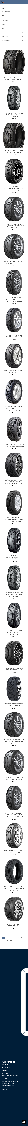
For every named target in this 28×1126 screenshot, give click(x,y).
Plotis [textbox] (3, 24)
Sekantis (12, 940)
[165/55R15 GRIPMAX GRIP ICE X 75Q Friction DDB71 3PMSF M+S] (14, 62)
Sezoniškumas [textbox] (6, 36)
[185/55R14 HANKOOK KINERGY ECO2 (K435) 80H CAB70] (14, 762)
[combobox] (7, 11)
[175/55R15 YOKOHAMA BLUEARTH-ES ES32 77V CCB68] (14, 540)
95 (21, 937)
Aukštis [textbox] (4, 28)
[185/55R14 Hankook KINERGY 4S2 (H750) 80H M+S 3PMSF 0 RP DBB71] (14, 724)
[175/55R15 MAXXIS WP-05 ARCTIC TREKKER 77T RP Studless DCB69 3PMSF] (14, 391)
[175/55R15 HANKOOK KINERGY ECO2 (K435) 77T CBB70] (14, 246)
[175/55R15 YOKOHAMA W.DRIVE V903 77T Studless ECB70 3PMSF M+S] (14, 615)
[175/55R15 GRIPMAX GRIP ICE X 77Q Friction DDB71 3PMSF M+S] (14, 135)
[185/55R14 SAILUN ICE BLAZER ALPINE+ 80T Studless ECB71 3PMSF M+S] (14, 871)
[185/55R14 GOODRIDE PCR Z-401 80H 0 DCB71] (14, 688)
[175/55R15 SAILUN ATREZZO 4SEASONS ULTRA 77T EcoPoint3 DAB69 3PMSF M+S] (14, 465)
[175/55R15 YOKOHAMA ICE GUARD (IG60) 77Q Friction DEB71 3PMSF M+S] (14, 577)
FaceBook (4, 1089)
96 (7, 940)
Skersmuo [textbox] (4, 32)
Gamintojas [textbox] (5, 20)
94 (18, 937)
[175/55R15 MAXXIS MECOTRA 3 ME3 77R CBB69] (14, 355)
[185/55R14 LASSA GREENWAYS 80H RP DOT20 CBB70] (14, 835)
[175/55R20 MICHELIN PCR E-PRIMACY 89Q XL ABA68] (14, 653)
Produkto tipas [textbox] (6, 40)
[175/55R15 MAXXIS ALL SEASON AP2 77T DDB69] (14, 320)
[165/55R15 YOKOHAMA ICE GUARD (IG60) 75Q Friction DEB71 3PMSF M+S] (14, 98)
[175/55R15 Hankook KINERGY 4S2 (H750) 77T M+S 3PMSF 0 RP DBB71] (14, 209)
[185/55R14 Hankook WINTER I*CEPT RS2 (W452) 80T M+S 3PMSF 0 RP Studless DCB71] (14, 798)
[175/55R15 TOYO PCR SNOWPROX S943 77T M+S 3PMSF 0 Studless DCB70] (14, 502)
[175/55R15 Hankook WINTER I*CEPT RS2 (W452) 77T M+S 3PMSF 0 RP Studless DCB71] (14, 282)
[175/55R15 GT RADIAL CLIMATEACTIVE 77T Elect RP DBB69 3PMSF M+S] (14, 171)
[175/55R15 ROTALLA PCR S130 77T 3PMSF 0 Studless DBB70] (14, 429)
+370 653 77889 (6, 1067)
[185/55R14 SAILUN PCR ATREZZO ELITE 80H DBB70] (14, 909)
